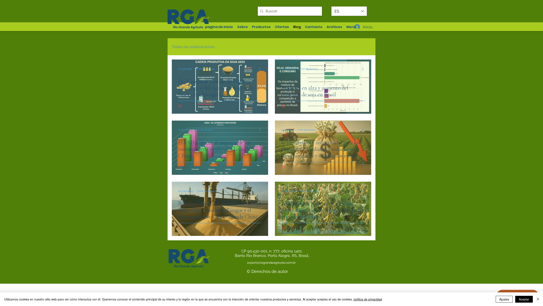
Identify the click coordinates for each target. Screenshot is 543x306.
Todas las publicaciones (193, 46)
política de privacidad (368, 299)
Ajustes (504, 299)
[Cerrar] (537, 299)
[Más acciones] (261, 68)
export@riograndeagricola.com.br (271, 263)
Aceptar (524, 299)
